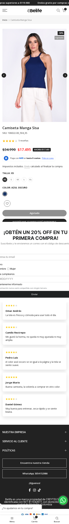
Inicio (4, 20)
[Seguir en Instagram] (34, 490)
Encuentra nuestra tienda (34, 462)
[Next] (65, 75)
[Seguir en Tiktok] (39, 490)
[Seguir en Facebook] (29, 490)
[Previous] (4, 75)
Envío (27, 166)
